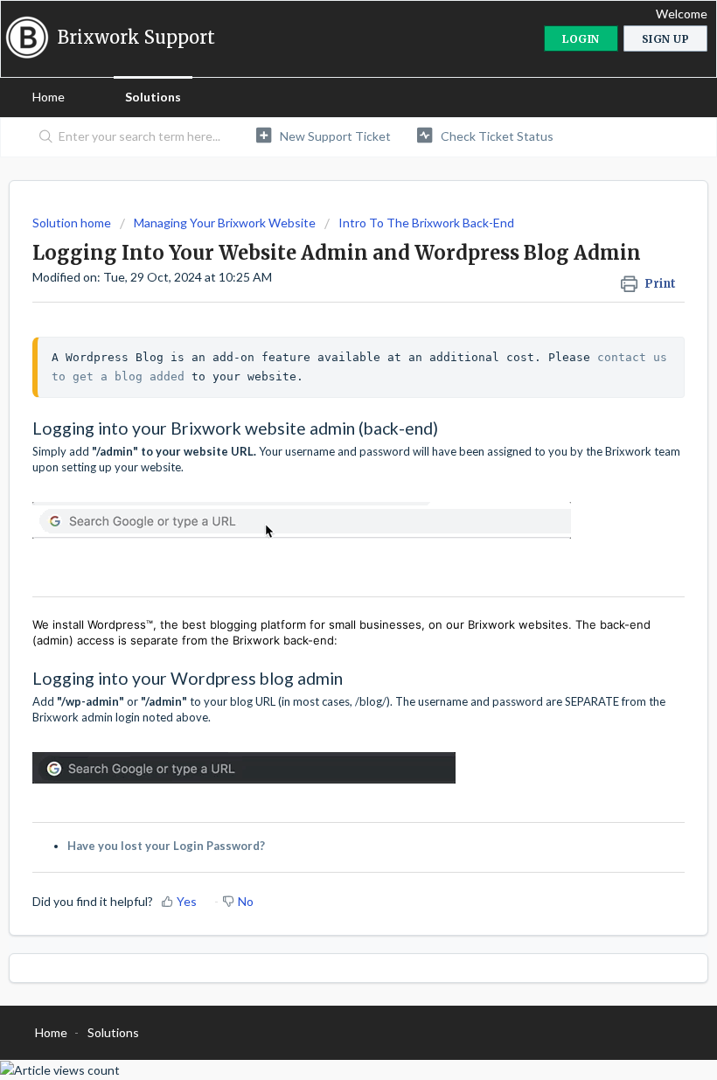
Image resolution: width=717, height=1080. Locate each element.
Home (48, 96)
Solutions (153, 96)
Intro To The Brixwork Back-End (426, 222)
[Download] (326, 531)
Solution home (73, 222)
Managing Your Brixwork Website (225, 222)
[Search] (42, 137)
